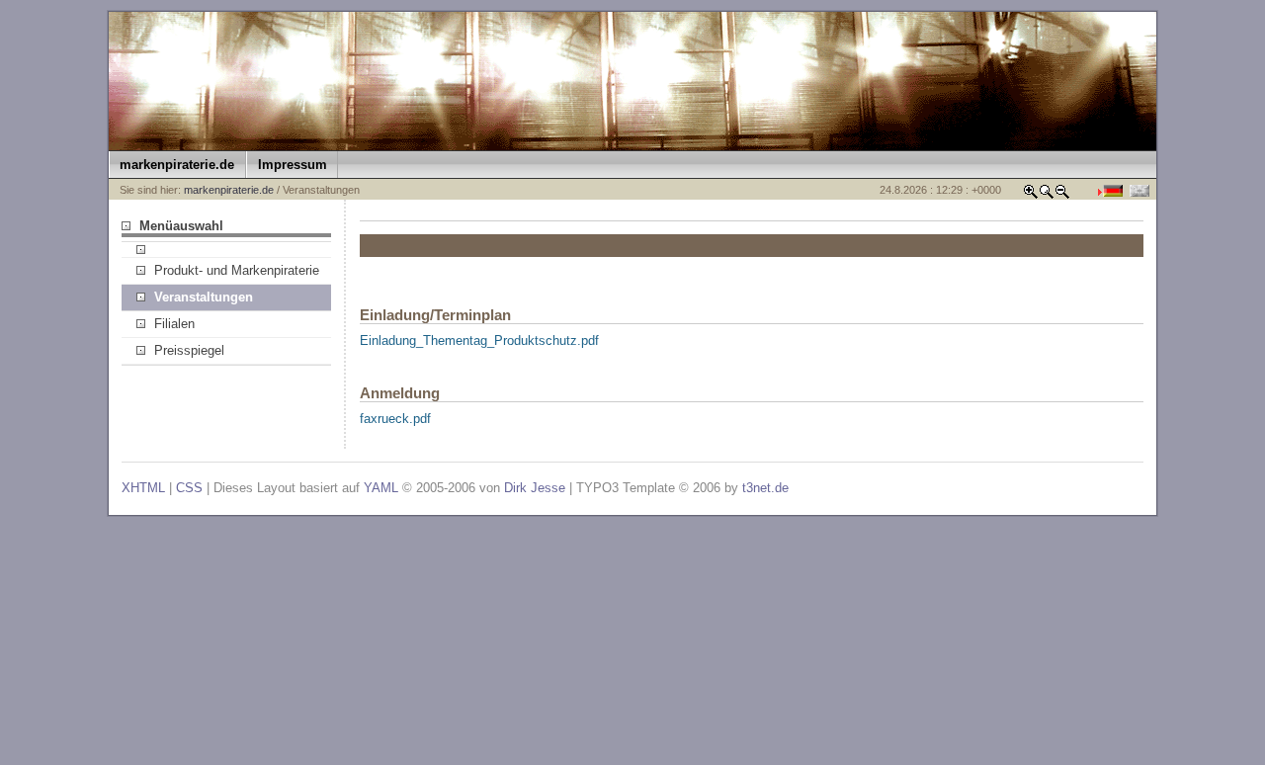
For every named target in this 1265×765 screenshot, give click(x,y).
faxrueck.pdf (395, 418)
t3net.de (765, 487)
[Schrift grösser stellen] (1031, 195)
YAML (381, 487)
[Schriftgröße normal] (1046, 195)
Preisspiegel (189, 350)
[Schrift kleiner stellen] (1062, 195)
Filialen (174, 323)
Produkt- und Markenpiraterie (236, 270)
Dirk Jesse (534, 487)
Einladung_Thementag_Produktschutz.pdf (479, 340)
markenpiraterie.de (229, 190)
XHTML (143, 487)
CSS (189, 487)
